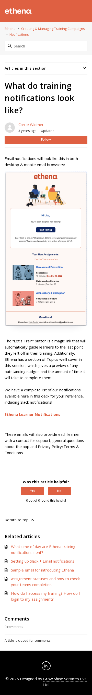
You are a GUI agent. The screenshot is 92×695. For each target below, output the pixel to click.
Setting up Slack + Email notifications (42, 561)
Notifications (19, 34)
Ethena (10, 28)
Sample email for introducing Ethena (42, 570)
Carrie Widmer (31, 124)
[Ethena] (18, 11)
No (59, 491)
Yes (32, 491)
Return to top (17, 519)
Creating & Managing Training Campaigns (53, 28)
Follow (46, 139)
